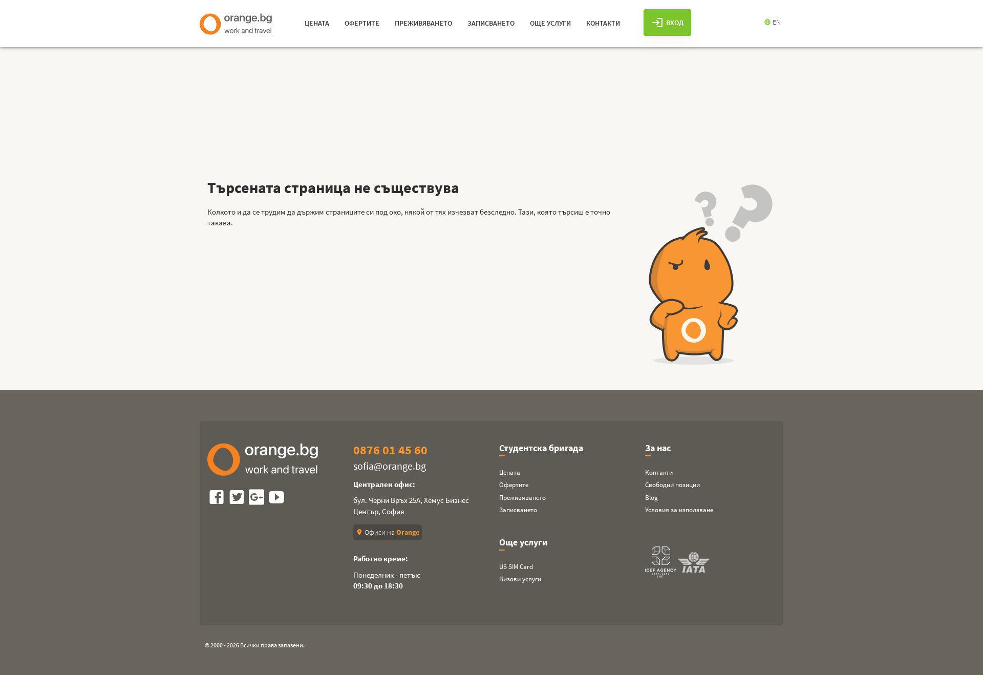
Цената (509, 472)
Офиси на (387, 532)
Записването (518, 509)
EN (772, 22)
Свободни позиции (672, 484)
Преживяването (522, 497)
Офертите (513, 484)
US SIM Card (516, 566)
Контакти (659, 472)
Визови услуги (520, 579)
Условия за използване (679, 509)
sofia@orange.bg (389, 465)
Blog (651, 497)
